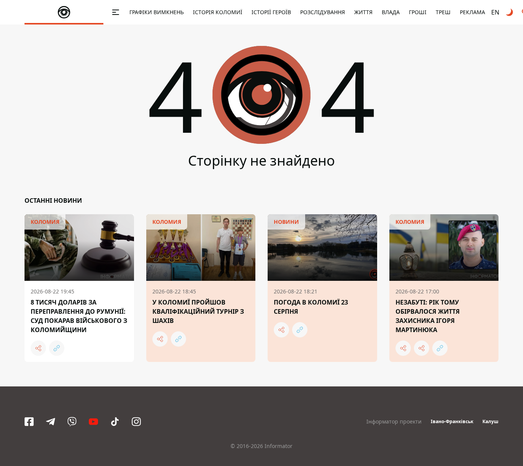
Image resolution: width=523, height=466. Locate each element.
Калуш (490, 421)
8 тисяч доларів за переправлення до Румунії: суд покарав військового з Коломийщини (79, 316)
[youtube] (93, 421)
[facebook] (29, 421)
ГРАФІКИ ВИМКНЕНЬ (156, 12)
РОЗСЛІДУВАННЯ (322, 12)
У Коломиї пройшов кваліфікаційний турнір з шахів (198, 311)
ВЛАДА (391, 12)
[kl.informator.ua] (64, 12)
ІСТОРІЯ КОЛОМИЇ (217, 12)
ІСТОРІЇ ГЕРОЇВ (271, 12)
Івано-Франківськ (452, 421)
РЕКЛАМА (472, 12)
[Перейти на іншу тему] (510, 12)
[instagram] (136, 421)
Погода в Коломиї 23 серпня (311, 307)
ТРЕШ (443, 12)
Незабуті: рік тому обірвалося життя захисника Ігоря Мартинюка (428, 316)
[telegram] (50, 421)
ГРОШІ (418, 12)
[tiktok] (114, 421)
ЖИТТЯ (363, 12)
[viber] (72, 421)
